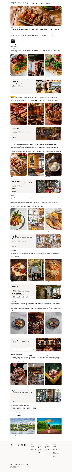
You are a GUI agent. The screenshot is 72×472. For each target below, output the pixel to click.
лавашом (46, 253)
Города (32, 450)
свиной (11, 51)
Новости (48, 4)
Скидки (54, 446)
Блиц (39, 452)
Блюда (42, 4)
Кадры (54, 452)
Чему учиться (41, 448)
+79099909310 (14, 401)
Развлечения (40, 450)
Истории (32, 448)
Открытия (55, 448)
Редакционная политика (23, 464)
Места (32, 4)
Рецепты (47, 449)
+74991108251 (14, 246)
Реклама (11, 464)
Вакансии (55, 449)
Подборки (47, 448)
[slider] (48, 86)
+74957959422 (14, 190)
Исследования (56, 453)
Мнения (39, 449)
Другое (54, 456)
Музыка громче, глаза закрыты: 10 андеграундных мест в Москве (30, 361)
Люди (37, 4)
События (54, 450)
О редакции (16, 464)
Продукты (47, 450)
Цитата (54, 455)
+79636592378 (14, 191)
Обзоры (32, 446)
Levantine (12, 96)
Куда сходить (18, 27)
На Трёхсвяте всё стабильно (15, 50)
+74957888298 (14, 138)
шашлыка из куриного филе (44, 146)
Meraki (11, 195)
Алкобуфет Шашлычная (16, 354)
